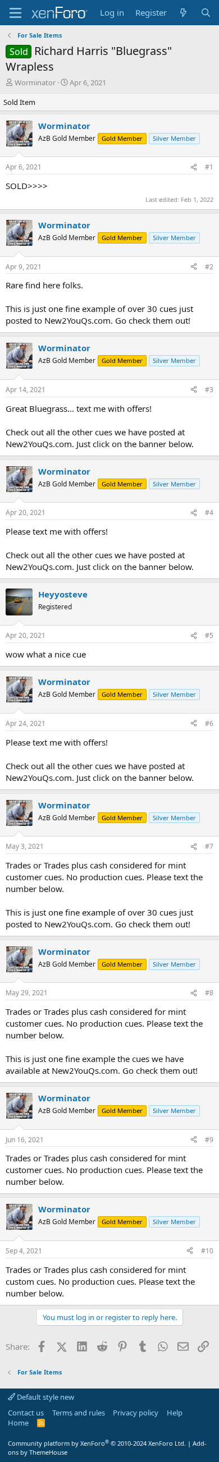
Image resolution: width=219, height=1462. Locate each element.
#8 (209, 992)
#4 (209, 512)
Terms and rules (78, 1413)
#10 (207, 1251)
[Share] (193, 167)
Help (174, 1413)
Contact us (26, 1413)
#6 (209, 723)
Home (18, 1423)
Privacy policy (135, 1413)
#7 (209, 846)
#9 (209, 1139)
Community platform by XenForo (97, 1443)
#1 (209, 167)
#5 (209, 635)
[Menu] (15, 13)
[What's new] (183, 12)
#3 (209, 389)
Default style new (44, 1397)
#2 (209, 267)
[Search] (206, 12)
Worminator (35, 82)
